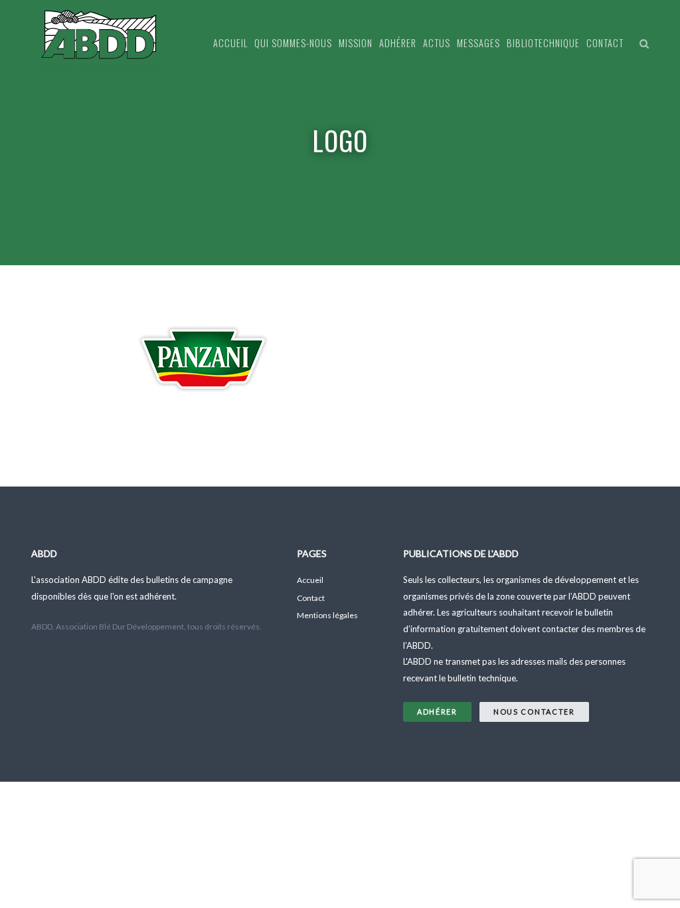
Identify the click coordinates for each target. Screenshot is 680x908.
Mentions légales (327, 615)
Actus (436, 43)
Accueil (230, 43)
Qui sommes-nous (293, 43)
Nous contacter (534, 711)
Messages (478, 43)
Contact (605, 43)
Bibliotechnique (543, 43)
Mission (356, 43)
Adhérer (397, 43)
